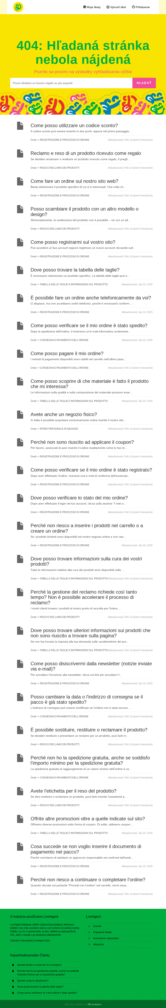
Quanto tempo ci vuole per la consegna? (39, 964)
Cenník (97, 926)
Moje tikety (93, 7)
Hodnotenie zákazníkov (106, 938)
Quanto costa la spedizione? (33, 980)
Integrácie (98, 944)
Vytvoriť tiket (118, 7)
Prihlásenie (142, 7)
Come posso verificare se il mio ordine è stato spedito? (47, 992)
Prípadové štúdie (102, 932)
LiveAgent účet (41, 940)
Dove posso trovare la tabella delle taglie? (40, 986)
